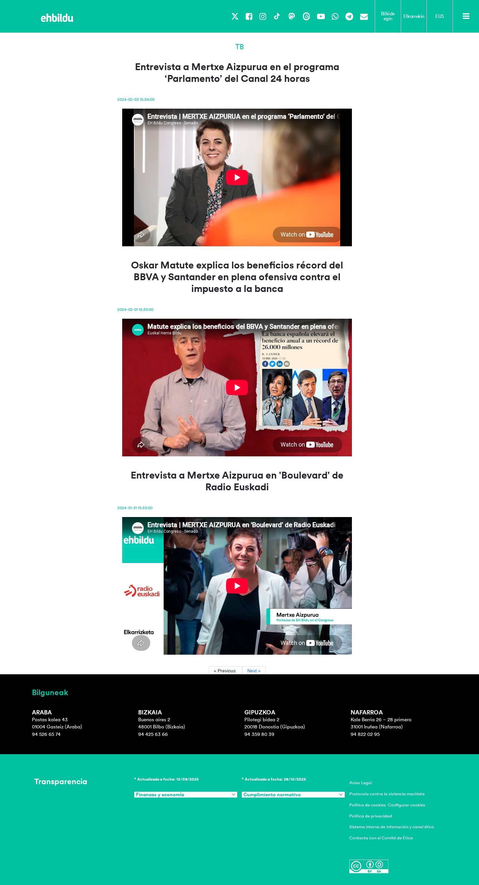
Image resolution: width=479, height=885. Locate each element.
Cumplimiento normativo (272, 795)
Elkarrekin (413, 16)
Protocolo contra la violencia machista (387, 793)
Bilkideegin (388, 16)
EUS (439, 16)
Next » (254, 670)
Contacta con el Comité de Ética (381, 837)
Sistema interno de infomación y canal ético (391, 826)
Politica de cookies (367, 804)
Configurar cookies (406, 804)
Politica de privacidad (370, 816)
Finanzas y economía (160, 795)
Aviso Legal (360, 782)
